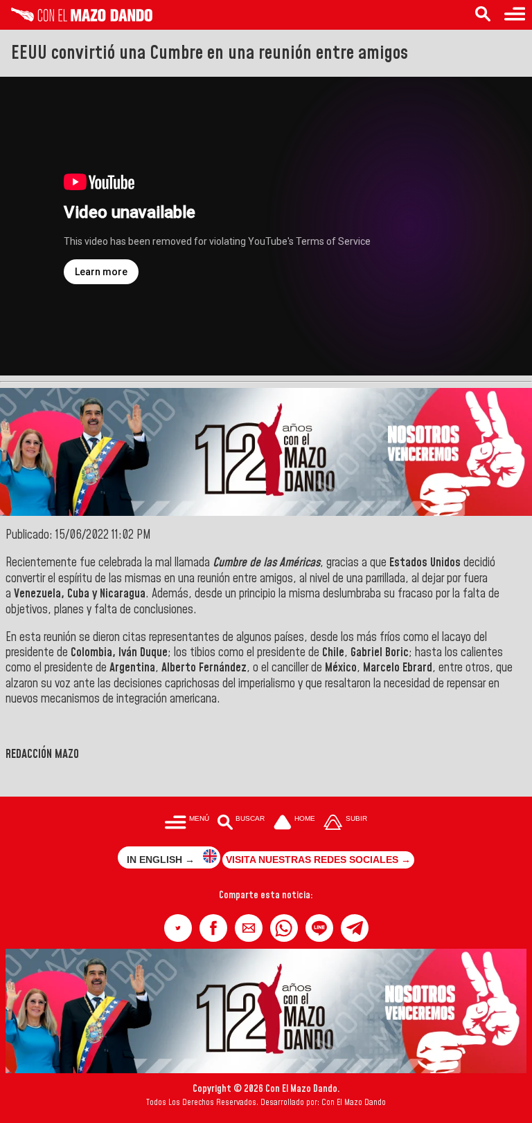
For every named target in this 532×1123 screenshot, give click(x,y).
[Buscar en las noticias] (483, 15)
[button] (178, 928)
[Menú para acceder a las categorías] (514, 15)
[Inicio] (76, 18)
